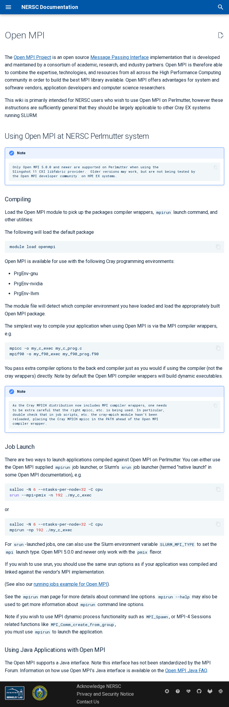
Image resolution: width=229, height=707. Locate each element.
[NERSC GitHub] (199, 691)
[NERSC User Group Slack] (220, 691)
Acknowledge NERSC (99, 686)
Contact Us (88, 702)
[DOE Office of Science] (39, 702)
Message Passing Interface (119, 57)
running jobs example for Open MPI (70, 584)
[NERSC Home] (167, 691)
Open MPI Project (32, 57)
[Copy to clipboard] (215, 167)
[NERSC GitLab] (210, 691)
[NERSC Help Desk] (177, 691)
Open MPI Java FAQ (186, 670)
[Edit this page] (220, 35)
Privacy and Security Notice (105, 694)
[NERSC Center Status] (188, 691)
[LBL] (15, 702)
